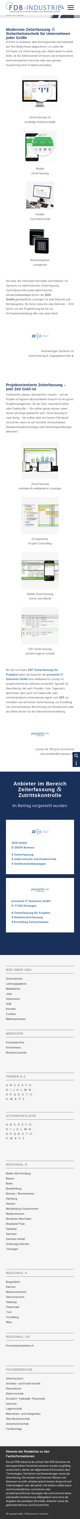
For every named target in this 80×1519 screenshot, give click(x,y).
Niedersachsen (15, 1213)
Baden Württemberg (18, 1173)
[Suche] (60, 7)
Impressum (13, 999)
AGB (8, 1004)
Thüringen (12, 1249)
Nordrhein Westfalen (18, 1218)
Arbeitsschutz (14, 1378)
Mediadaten (13, 988)
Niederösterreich (16, 1292)
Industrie (11, 1403)
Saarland (11, 1229)
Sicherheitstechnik (17, 1424)
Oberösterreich (15, 1297)
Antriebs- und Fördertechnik (23, 1383)
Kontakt (11, 1009)
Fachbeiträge (14, 1429)
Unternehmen (14, 978)
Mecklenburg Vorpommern (22, 1208)
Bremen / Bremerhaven (20, 1193)
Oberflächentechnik (18, 1418)
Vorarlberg (12, 1317)
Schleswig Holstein (17, 1244)
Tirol (9, 1312)
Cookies (11, 1014)
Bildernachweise (16, 1019)
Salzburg (11, 1302)
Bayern (10, 1178)
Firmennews (13, 1047)
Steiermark (12, 1307)
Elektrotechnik (14, 1393)
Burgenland (13, 1282)
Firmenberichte (15, 1042)
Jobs (9, 994)
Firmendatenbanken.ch (20, 1345)
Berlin (9, 1183)
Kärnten (11, 1287)
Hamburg (11, 1198)
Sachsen (11, 1234)
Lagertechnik (14, 1408)
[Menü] (69, 7)
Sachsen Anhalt (15, 1239)
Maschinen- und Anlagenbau (23, 1413)
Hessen (10, 1203)
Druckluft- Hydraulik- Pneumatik (25, 1398)
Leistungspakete (16, 983)
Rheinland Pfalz (15, 1224)
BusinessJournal (16, 1052)
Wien (9, 1322)
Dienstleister (13, 1388)
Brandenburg (13, 1188)
